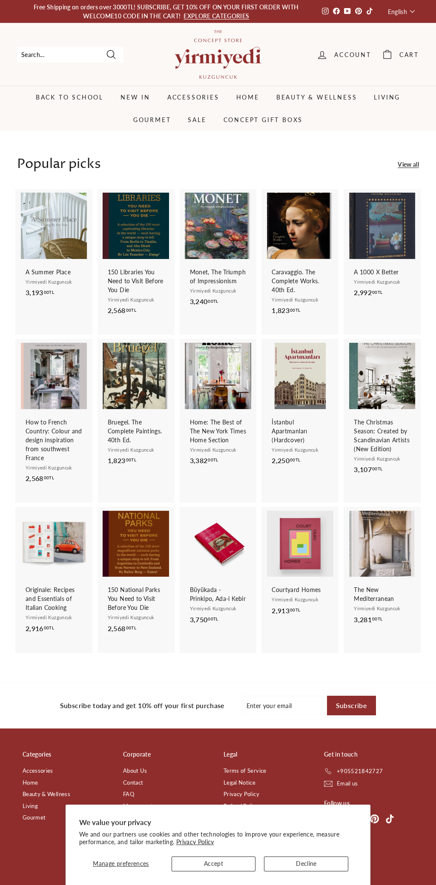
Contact (133, 782)
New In (135, 97)
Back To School (69, 97)
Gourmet (152, 119)
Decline (306, 863)
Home (247, 97)
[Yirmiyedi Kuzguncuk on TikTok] (389, 818)
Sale (197, 119)
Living (387, 97)
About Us (135, 770)
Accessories (193, 97)
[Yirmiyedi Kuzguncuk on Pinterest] (374, 818)
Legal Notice (239, 782)
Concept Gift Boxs (263, 119)
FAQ (128, 794)
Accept (213, 863)
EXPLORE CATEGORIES (216, 16)
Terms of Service (245, 770)
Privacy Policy (195, 841)
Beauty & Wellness (316, 97)
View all (408, 164)
